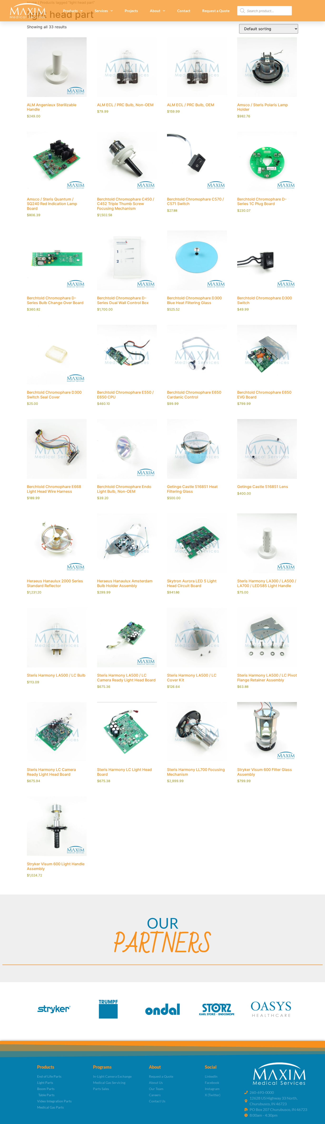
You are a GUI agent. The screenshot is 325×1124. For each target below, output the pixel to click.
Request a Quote (216, 11)
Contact (183, 11)
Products (70, 11)
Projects (131, 11)
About (155, 11)
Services (101, 11)
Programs (102, 1067)
